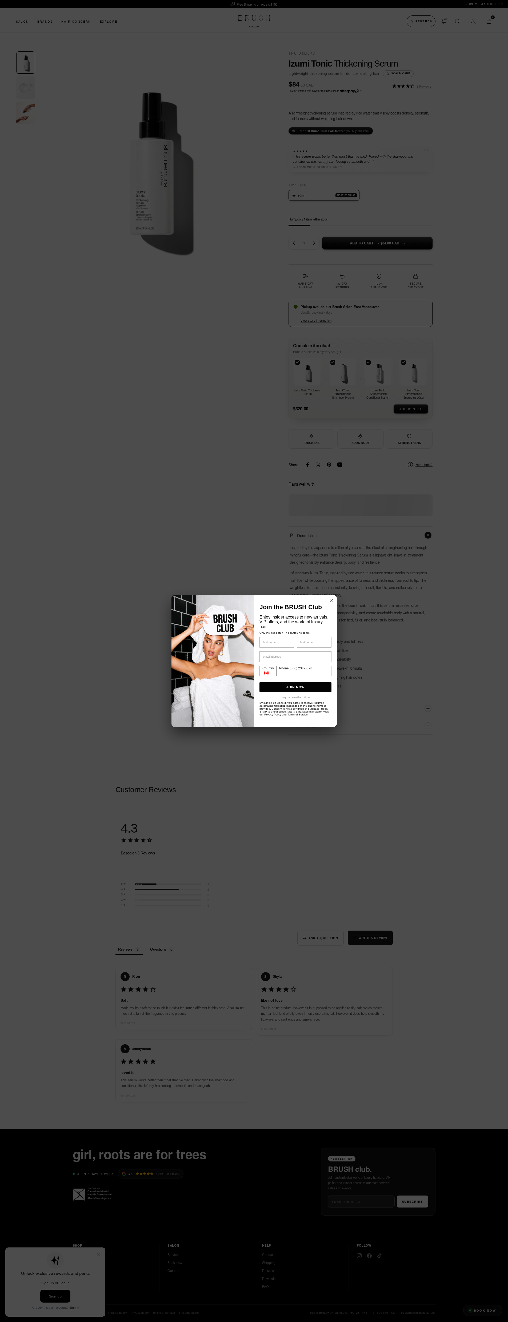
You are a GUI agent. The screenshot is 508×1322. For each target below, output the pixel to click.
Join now (295, 687)
